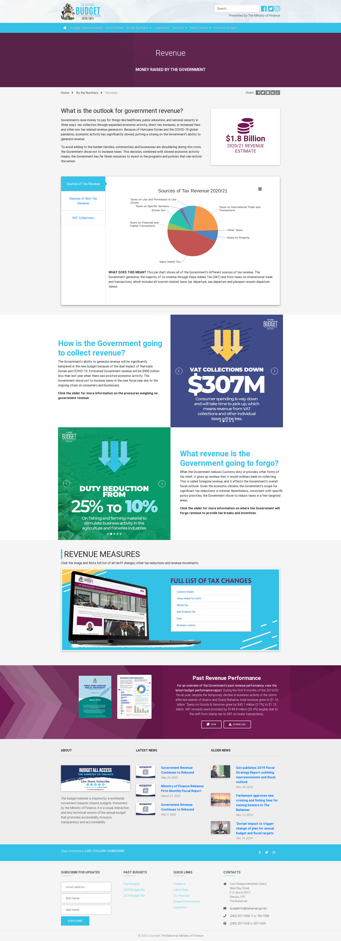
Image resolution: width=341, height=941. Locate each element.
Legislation (162, 28)
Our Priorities (114, 28)
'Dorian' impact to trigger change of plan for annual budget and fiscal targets (255, 828)
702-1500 (263, 916)
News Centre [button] (199, 28)
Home (65, 93)
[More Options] (260, 188)
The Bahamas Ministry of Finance (182, 935)
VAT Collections (83, 218)
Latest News (180, 890)
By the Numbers (87, 93)
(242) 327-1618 (239, 923)
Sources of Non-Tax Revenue (83, 200)
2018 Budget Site (134, 896)
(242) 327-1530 (239, 916)
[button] (178, 371)
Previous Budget (225, 28)
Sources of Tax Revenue (83, 184)
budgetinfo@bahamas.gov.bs (248, 908)
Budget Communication (86, 28)
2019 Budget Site (134, 890)
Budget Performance (186, 901)
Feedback (179, 884)
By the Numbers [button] (137, 28)
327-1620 (260, 923)
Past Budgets (132, 884)
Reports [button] (179, 28)
